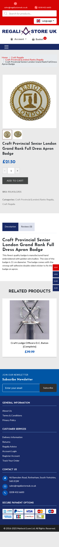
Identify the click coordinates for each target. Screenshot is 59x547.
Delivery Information (12, 437)
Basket (40, 38)
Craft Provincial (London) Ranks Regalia (24, 59)
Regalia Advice (9, 446)
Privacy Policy (9, 420)
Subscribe (48, 387)
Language (46, 20)
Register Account (11, 456)
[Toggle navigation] (6, 47)
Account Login (9, 451)
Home (5, 57)
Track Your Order (10, 460)
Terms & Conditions (12, 415)
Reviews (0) (26, 226)
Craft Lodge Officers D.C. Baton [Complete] (29, 344)
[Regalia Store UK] (29, 31)
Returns (6, 442)
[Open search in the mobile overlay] (29, 13)
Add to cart (15, 180)
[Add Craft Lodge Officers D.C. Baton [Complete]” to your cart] (26, 318)
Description (10, 226)
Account (19, 39)
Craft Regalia (17, 57)
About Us (7, 410)
